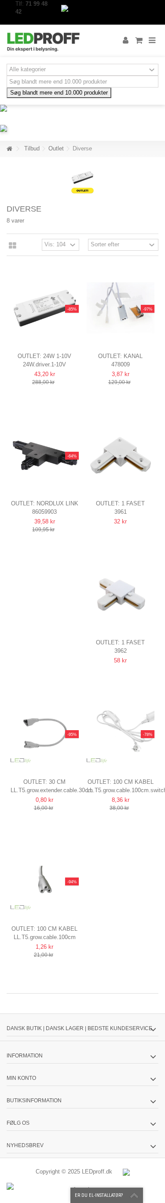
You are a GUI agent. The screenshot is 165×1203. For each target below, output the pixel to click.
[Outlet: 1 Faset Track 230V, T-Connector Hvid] (121, 594)
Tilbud (32, 148)
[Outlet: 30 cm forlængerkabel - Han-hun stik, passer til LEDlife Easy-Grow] (45, 733)
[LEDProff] (54, 41)
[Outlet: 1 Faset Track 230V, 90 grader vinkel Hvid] (121, 455)
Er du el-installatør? (99, 1195)
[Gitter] (12, 246)
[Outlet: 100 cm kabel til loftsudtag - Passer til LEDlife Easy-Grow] (45, 881)
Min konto (21, 1078)
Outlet (56, 148)
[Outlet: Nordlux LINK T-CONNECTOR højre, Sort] (45, 455)
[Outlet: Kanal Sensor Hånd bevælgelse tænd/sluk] (121, 308)
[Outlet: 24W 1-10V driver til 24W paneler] (45, 308)
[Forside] (9, 148)
